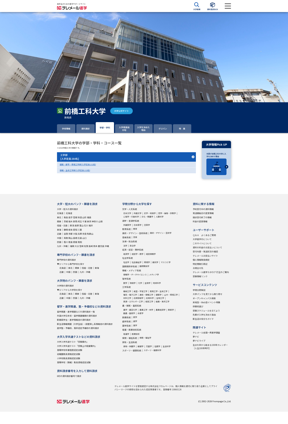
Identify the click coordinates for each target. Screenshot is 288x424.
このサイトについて (202, 243)
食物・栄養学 (129, 346)
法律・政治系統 (129, 241)
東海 (59, 229)
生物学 (147, 283)
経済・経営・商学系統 (132, 249)
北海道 (60, 213)
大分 (77, 246)
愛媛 (75, 242)
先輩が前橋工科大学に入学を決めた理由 (216, 155)
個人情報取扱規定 (201, 259)
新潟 (72, 225)
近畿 (59, 233)
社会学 (126, 262)
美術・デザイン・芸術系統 (134, 233)
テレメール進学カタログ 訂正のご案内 (211, 272)
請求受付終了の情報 (202, 217)
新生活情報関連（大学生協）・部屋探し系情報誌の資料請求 (85, 323)
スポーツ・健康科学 (152, 350)
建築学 (159, 294)
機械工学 (127, 291)
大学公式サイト (121, 110)
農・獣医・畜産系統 (131, 305)
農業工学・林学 (146, 309)
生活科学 (167, 346)
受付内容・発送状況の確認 (205, 251)
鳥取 (66, 237)
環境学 (147, 262)
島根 (75, 237)
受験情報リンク (200, 276)
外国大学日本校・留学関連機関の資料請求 (77, 315)
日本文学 (127, 213)
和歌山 (90, 233)
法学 (125, 245)
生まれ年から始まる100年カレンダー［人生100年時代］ (210, 346)
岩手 (70, 217)
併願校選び (198, 306)
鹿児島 (101, 246)
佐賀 (86, 246)
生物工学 (160, 298)
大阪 (75, 233)
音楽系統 (126, 237)
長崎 (91, 246)
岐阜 (70, 229)
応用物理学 (138, 298)
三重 (80, 229)
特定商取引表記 (200, 263)
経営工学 (149, 301)
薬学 (135, 325)
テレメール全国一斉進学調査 (206, 332)
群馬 (75, 221)
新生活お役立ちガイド (203, 318)
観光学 (155, 262)
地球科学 (157, 283)
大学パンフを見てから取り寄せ (207, 294)
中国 (59, 237)
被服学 (140, 346)
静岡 (66, 229)
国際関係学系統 (129, 266)
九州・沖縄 (62, 246)
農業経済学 (160, 309)
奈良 (84, 233)
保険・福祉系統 (129, 337)
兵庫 (80, 233)
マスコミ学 (166, 262)
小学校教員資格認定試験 (68, 358)
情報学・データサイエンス (135, 274)
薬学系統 (126, 325)
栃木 (70, 221)
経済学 (126, 254)
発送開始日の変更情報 (203, 213)
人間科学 (160, 216)
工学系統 (126, 286)
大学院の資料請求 (65, 285)
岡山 (70, 237)
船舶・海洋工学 (162, 301)
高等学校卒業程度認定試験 (69, 350)
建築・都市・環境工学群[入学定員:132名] (78, 164)
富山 (81, 225)
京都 (70, 233)
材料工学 (127, 298)
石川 (86, 225)
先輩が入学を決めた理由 (204, 314)
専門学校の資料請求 (66, 259)
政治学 (133, 245)
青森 (66, 217)
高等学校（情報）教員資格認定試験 (74, 362)
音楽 (135, 237)
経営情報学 (151, 254)
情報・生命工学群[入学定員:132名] (75, 170)
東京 (89, 221)
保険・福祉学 (145, 337)
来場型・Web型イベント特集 (206, 302)
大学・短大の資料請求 (67, 209)
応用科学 (150, 298)
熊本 (95, 246)
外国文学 (137, 213)
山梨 (100, 221)
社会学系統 (127, 257)
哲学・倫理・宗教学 (167, 213)
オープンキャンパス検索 (204, 298)
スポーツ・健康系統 (131, 350)
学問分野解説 (199, 289)
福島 (89, 217)
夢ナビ (196, 336)
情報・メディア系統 (131, 270)
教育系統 (126, 229)
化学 (140, 283)
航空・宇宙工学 (140, 291)
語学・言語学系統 (130, 220)
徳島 (70, 242)
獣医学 (171, 309)
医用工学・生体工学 (158, 291)
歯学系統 (126, 321)
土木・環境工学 (171, 294)
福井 (91, 225)
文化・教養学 (147, 216)
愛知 (75, 229)
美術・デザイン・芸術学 (160, 232)
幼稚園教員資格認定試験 (68, 354)
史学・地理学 (150, 213)
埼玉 (80, 221)
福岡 (72, 246)
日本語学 (137, 225)
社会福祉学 (136, 262)
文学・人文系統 (129, 209)
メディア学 (154, 274)
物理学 (133, 283)
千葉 (84, 221)
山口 (84, 237)
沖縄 (107, 246)
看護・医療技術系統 (131, 329)
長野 (77, 225)
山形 (84, 217)
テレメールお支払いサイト (205, 255)
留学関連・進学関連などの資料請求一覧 (76, 311)
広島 (80, 237)
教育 (135, 228)
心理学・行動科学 (131, 216)
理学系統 (126, 278)
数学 (125, 283)
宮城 (75, 217)
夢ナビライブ (199, 340)
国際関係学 (144, 266)
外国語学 (127, 225)
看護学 (126, 334)
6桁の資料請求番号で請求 (69, 376)
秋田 (80, 217)
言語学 (147, 225)
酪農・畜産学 (129, 313)
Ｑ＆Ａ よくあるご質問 (204, 235)
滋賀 (66, 233)
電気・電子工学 (130, 294)
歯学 (135, 321)
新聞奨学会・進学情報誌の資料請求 (74, 319)
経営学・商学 (137, 254)
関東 (59, 221)
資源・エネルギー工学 (133, 301)
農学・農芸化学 (130, 309)
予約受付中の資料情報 (203, 209)
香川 (66, 242)
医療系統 (126, 317)
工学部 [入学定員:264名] (69, 157)
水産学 (140, 313)
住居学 (157, 346)
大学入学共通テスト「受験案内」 (72, 341)
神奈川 (95, 221)
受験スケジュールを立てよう (206, 310)
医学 (135, 317)
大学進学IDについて (202, 239)
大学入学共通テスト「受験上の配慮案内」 (77, 345)
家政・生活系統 (129, 342)
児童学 (149, 346)
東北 (59, 217)
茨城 (66, 221)
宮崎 (81, 246)
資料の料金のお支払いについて (207, 247)
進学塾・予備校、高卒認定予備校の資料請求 (78, 328)
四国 (59, 242)
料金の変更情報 (200, 221)
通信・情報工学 (146, 294)
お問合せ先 (198, 268)
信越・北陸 (62, 225)
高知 (80, 242)
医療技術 (136, 334)
